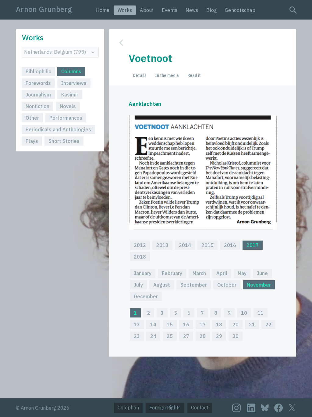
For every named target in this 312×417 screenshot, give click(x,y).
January (142, 273)
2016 (230, 245)
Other (32, 118)
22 (268, 324)
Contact (199, 407)
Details (140, 75)
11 (260, 313)
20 (235, 324)
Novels (68, 106)
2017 (252, 245)
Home (103, 10)
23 (137, 336)
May (242, 273)
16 (186, 324)
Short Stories (64, 141)
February (172, 273)
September (193, 285)
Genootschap (240, 10)
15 (170, 324)
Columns (71, 71)
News (192, 10)
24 (153, 336)
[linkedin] (251, 408)
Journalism (38, 95)
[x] (292, 408)
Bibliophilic (38, 71)
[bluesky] (265, 407)
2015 (207, 245)
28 (203, 336)
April (221, 273)
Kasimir (69, 95)
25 (170, 336)
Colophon (128, 407)
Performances (65, 118)
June (262, 273)
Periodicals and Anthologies (58, 129)
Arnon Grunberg (44, 9)
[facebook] (278, 408)
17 (203, 324)
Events (170, 10)
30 (235, 336)
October (226, 285)
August (161, 285)
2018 (140, 257)
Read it (194, 75)
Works (125, 10)
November (259, 285)
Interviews (74, 83)
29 (219, 336)
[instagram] (236, 408)
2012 (140, 245)
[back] (198, 42)
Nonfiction (37, 106)
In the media (167, 75)
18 (219, 324)
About (147, 10)
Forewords (38, 83)
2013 (162, 245)
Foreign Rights (165, 407)
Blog (211, 10)
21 (252, 324)
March (199, 273)
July (138, 285)
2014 (185, 245)
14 (153, 324)
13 (137, 324)
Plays (32, 141)
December (146, 296)
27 (186, 336)
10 (244, 313)
